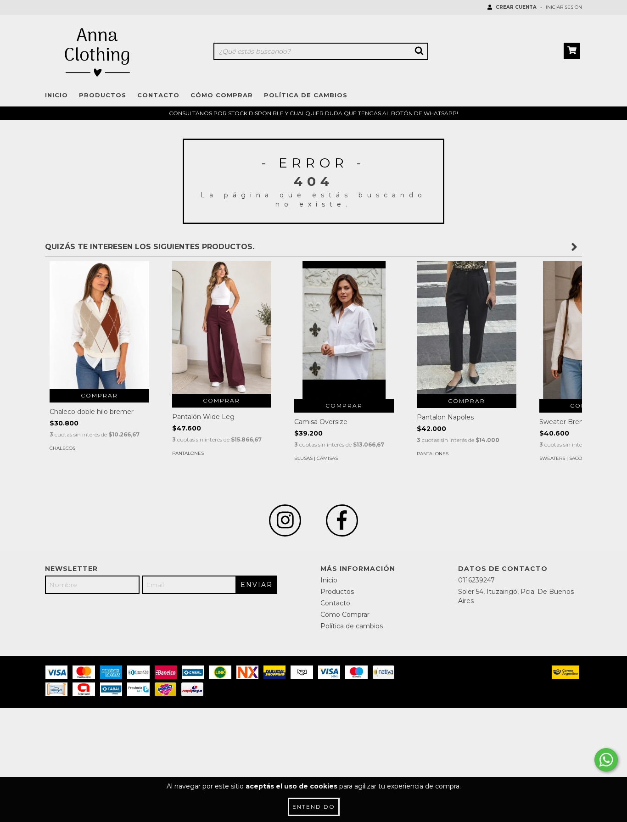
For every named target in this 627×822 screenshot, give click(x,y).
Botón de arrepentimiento (536, 731)
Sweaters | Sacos (562, 458)
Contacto (158, 95)
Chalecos (62, 448)
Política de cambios (305, 95)
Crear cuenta (516, 7)
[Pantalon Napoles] (466, 327)
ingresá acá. (465, 731)
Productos (102, 95)
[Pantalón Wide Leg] (222, 327)
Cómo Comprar (221, 95)
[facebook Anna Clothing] (342, 520)
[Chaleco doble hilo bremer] (99, 325)
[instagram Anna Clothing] (285, 520)
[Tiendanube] (85, 724)
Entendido (313, 806)
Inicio (56, 95)
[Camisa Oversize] (344, 343)
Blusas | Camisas (316, 458)
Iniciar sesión (564, 7)
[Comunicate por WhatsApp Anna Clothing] (606, 760)
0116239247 (476, 580)
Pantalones (188, 453)
